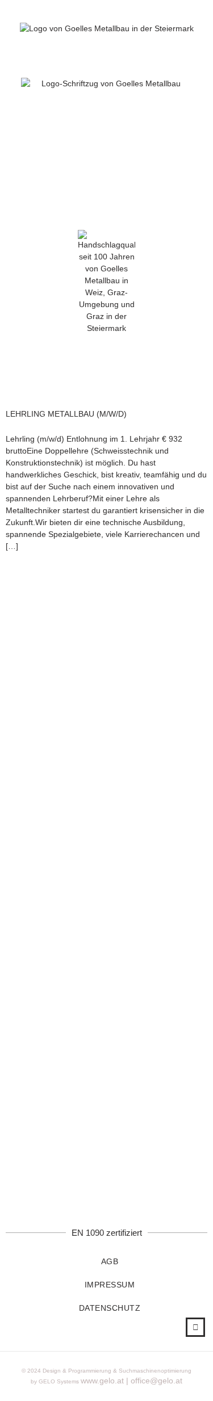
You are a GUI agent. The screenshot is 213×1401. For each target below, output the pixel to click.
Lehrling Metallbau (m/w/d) (66, 413)
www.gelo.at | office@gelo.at (131, 1380)
